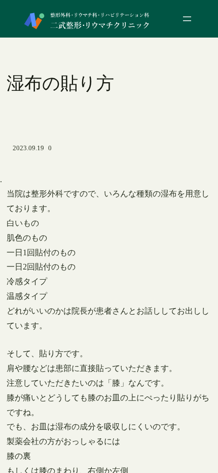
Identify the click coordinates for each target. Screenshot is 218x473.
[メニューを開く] (187, 19)
